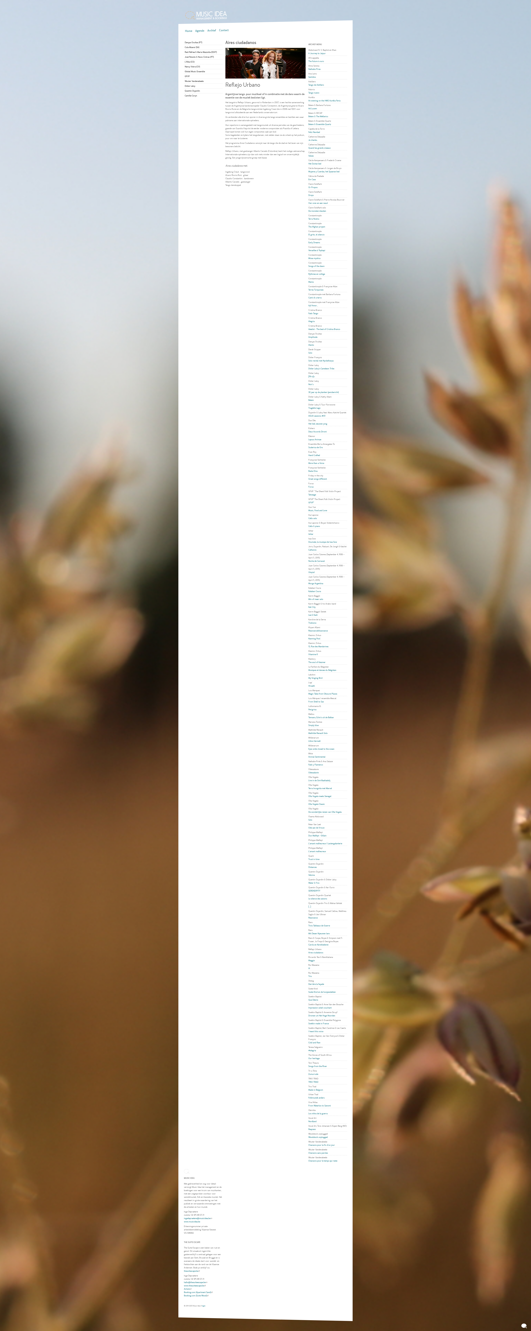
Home (188, 31)
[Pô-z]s (311, 376)
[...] (309, 906)
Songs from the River (317, 1066)
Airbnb (188, 1289)
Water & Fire (313, 883)
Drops (311, 195)
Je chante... (313, 140)
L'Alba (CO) (189, 61)
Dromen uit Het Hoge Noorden (321, 1015)
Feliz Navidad (314, 132)
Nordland (312, 1121)
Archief (211, 30)
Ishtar (310, 534)
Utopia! (311, 572)
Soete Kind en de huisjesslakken (322, 992)
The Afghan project (316, 226)
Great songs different (317, 479)
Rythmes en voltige (316, 274)
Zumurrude (313, 1074)
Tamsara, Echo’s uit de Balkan (321, 717)
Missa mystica (314, 258)
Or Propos (312, 187)
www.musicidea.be (192, 1221)
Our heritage (314, 1058)
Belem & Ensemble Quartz (319, 124)
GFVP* (311, 502)
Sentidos (312, 77)
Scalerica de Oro (315, 447)
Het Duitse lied (314, 163)
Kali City (312, 607)
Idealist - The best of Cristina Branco (324, 329)
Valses (311, 155)
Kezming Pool (314, 638)
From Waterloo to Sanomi (319, 1105)
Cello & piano (314, 526)
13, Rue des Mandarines (318, 646)
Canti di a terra (315, 297)
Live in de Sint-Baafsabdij (319, 780)
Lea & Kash (313, 615)
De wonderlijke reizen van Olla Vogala (325, 812)
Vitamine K (313, 654)
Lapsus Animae (314, 439)
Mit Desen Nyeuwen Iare (319, 933)
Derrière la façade (316, 984)
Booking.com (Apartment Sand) (198, 1292)
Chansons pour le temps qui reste (322, 1160)
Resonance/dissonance (318, 630)
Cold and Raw (314, 1042)
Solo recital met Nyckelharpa (321, 360)
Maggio (311, 960)
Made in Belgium (315, 1089)
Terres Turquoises (315, 289)
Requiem (312, 1129)
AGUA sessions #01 (316, 415)
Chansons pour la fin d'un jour (321, 1145)
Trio (310, 976)
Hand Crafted (314, 455)
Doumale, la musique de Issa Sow (322, 542)
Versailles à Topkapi (316, 250)
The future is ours (316, 61)
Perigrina (312, 709)
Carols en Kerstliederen (318, 944)
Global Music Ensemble (195, 71)
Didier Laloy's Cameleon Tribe (321, 368)
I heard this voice (315, 1031)
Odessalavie (313, 772)
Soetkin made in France (318, 1023)
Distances (312, 867)
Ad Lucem (312, 108)
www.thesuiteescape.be (195, 1285)
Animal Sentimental (316, 756)
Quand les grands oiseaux (319, 148)
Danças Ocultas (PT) (193, 42)
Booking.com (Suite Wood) (196, 1295)
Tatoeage (312, 494)
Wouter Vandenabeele (194, 81)
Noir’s (310, 384)
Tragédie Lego (314, 408)
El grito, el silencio (316, 234)
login (203, 1306)
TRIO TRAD (313, 1082)
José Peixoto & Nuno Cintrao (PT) (199, 57)
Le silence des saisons (317, 898)
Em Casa (312, 179)
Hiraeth (311, 686)
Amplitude (312, 337)
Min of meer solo (315, 599)
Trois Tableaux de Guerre (319, 925)
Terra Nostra (313, 218)
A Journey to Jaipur (317, 53)
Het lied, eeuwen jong (317, 423)
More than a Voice (316, 463)
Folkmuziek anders (316, 1097)
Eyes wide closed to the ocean (321, 749)
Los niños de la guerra (318, 1113)
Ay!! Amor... (313, 305)
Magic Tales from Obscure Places (322, 693)
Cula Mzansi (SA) (192, 47)
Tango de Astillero (316, 85)
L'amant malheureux (317, 851)
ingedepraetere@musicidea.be (198, 1218)
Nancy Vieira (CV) (192, 66)
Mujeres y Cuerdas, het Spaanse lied (323, 171)
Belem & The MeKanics (318, 116)
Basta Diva (312, 471)
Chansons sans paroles (318, 1153)
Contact (224, 30)
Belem (311, 400)
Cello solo (312, 518)
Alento (311, 345)
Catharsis (312, 549)
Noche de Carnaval (316, 561)
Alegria (311, 321)
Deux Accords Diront (317, 431)
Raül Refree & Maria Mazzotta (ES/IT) (201, 52)
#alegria (312, 1050)
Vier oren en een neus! (318, 203)
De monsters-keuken (317, 211)
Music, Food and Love (317, 510)
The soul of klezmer (317, 662)
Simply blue (313, 725)
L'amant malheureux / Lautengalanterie (325, 843)
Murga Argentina (315, 583)
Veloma (311, 875)
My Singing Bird (315, 678)
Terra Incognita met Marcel (320, 788)
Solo (310, 352)
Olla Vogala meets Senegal (319, 796)
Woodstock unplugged (318, 1137)
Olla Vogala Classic (316, 804)
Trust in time (313, 859)
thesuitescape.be (192, 1271)
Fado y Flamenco (315, 764)
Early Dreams (314, 242)
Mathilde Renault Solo (318, 733)
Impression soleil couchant (320, 1007)
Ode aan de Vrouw (316, 827)
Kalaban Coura (314, 591)
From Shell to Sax (316, 701)
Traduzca (312, 622)
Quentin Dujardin (192, 90)
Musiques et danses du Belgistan (322, 670)
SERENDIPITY (314, 890)
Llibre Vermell (314, 741)
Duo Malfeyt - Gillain (317, 835)
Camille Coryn (191, 95)
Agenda (199, 31)
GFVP (187, 76)
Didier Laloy (190, 86)
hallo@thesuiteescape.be (195, 1282)
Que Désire (313, 999)
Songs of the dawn (316, 266)
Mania (311, 282)
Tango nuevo (313, 92)
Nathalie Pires (314, 69)
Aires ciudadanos (315, 952)
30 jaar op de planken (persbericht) (323, 392)
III (309, 968)
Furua (310, 486)
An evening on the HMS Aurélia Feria (324, 100)
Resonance (313, 917)
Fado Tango (313, 313)
